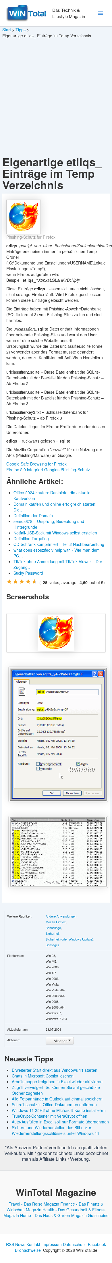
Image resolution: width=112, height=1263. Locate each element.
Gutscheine (98, 1215)
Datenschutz (74, 1244)
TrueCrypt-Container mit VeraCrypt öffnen (49, 1116)
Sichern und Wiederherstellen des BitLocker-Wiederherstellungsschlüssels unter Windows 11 (55, 1130)
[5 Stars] (34, 581)
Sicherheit (52, 933)
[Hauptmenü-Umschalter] (100, 13)
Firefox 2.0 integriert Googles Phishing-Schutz (48, 469)
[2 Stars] (15, 581)
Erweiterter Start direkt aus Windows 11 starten (54, 1070)
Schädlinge (53, 927)
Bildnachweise (28, 1250)
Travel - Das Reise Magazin (34, 1204)
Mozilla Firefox (56, 922)
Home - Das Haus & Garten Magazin (53, 1215)
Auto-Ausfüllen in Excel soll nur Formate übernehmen (60, 1122)
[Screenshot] (56, 633)
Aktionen (60, 1040)
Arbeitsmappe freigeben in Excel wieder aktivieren (57, 1081)
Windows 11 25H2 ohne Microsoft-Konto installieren (59, 1110)
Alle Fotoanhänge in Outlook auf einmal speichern (57, 1099)
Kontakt (33, 1244)
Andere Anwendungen (61, 916)
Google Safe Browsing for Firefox (36, 464)
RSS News (15, 1244)
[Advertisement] (56, 97)
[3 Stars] (22, 581)
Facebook (97, 1244)
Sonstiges (52, 945)
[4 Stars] (28, 581)
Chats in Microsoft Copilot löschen (43, 1076)
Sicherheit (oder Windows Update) (69, 939)
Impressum (51, 1244)
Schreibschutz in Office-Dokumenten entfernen (54, 1104)
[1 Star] (9, 581)
